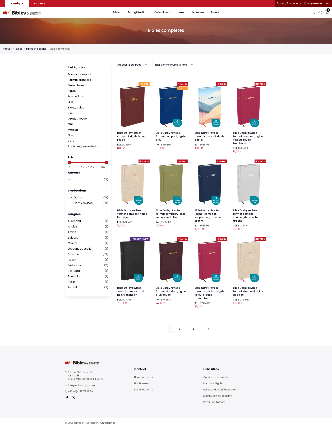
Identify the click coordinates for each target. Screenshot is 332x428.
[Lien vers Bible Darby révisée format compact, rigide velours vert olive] (171, 184)
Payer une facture (214, 402)
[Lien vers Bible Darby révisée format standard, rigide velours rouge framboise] (210, 261)
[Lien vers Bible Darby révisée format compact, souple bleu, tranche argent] (210, 184)
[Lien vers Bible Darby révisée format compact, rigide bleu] (171, 106)
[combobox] (132, 64)
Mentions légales (213, 383)
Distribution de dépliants (218, 396)
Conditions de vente (215, 377)
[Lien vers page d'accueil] (56, 12)
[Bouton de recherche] (313, 12)
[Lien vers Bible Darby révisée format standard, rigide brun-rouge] (171, 261)
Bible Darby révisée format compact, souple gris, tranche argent (245, 215)
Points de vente (143, 389)
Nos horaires (141, 383)
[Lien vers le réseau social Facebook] (67, 397)
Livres (180, 12)
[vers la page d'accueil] (97, 362)
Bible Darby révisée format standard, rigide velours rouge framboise (209, 293)
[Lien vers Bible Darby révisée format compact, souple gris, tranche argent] (248, 184)
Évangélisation (137, 12)
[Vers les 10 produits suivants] (208, 329)
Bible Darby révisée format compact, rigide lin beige (132, 214)
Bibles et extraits (36, 49)
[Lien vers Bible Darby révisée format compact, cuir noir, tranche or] (132, 261)
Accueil (7, 49)
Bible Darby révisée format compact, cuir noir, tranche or (131, 291)
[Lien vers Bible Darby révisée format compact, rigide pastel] (210, 106)
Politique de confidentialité (219, 389)
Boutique (17, 3)
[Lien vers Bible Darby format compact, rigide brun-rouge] (132, 106)
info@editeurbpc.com (318, 3)
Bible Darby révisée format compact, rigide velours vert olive (171, 214)
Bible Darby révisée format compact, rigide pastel (209, 136)
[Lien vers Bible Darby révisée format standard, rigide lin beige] (248, 261)
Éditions (39, 3)
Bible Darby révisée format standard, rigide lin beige (248, 291)
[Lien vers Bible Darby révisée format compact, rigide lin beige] (132, 184)
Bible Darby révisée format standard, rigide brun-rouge (171, 291)
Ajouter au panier (132, 103)
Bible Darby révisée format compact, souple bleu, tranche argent (208, 215)
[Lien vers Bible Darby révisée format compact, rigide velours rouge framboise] (248, 106)
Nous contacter (143, 377)
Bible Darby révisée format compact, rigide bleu (171, 136)
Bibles (117, 12)
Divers (215, 12)
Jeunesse (197, 12)
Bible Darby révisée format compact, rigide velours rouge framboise (248, 138)
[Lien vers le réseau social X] (73, 397)
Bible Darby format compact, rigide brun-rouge (131, 136)
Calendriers (162, 12)
